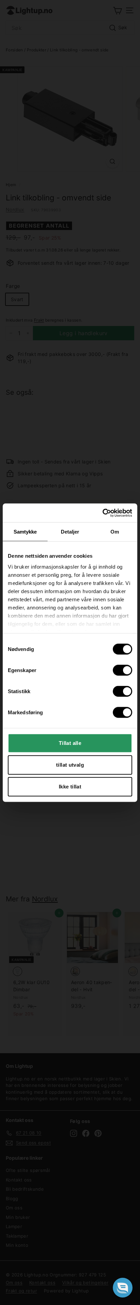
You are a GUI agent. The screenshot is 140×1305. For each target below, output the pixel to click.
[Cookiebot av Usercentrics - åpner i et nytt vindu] (102, 512)
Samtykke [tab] (25, 532)
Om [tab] (114, 532)
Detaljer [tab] (70, 532)
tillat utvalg (70, 765)
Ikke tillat (70, 786)
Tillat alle (70, 743)
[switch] (122, 670)
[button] (123, 1288)
